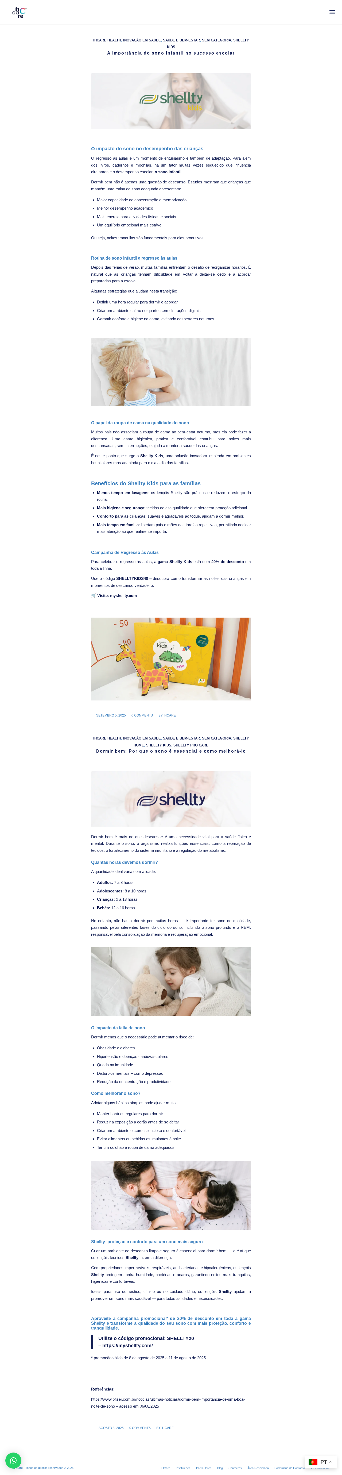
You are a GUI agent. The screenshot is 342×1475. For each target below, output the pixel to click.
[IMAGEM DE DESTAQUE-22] (171, 799)
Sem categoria (216, 40)
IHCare (18, 1467)
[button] (13, 1461)
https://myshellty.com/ (127, 1345)
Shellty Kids (158, 745)
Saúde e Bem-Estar (181, 40)
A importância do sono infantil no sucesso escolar (171, 53)
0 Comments (142, 715)
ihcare (170, 715)
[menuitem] (332, 12)
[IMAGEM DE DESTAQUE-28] (171, 101)
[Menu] (332, 12)
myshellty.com (123, 595)
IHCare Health (107, 40)
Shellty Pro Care (190, 745)
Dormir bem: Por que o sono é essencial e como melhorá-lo (171, 751)
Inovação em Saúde (142, 40)
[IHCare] (19, 12)
